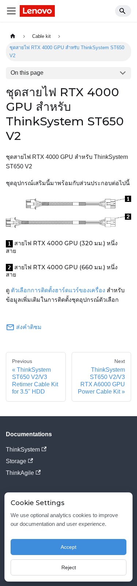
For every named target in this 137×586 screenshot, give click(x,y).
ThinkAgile (20, 473)
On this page (27, 73)
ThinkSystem (23, 449)
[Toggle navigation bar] (11, 10)
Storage (16, 461)
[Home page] (13, 36)
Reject (68, 567)
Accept (68, 547)
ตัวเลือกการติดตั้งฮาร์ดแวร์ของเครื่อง (58, 290)
